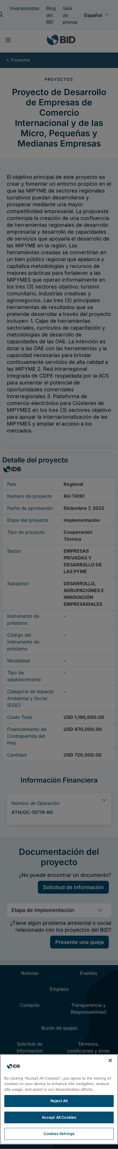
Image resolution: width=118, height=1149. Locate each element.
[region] (59, 1099)
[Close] (110, 1060)
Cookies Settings (59, 1133)
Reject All (58, 1100)
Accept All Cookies (59, 1117)
